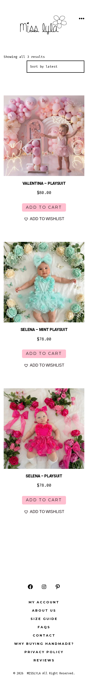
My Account (44, 602)
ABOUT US (44, 610)
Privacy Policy (44, 652)
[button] (44, 219)
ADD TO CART (44, 207)
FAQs (44, 627)
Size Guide (44, 619)
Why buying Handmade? (44, 644)
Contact (44, 635)
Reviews (44, 660)
